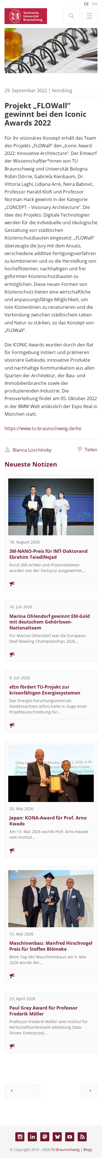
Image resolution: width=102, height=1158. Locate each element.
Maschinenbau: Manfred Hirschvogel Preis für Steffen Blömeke (50, 946)
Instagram (19, 1136)
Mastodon (44, 1136)
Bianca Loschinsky (32, 450)
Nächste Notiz (88, 1091)
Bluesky (57, 1136)
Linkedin (32, 1136)
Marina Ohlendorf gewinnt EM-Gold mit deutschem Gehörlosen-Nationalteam (49, 622)
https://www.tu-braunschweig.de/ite (43, 428)
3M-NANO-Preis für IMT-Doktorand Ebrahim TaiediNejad (48, 554)
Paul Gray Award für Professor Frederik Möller (43, 1011)
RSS (82, 1136)
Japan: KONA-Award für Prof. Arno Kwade (48, 821)
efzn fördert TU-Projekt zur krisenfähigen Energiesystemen (44, 690)
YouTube (69, 1136)
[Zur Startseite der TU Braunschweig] (26, 15)
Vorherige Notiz (22, 1091)
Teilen (91, 450)
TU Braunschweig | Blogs (71, 1149)
